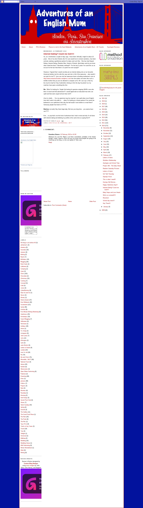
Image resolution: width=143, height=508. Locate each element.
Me (21, 355)
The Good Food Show (27, 414)
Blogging (23, 261)
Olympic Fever (107, 176)
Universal (23, 436)
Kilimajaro (23, 340)
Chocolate (24, 276)
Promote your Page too (26, 164)
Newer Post (47, 201)
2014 (103, 114)
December (106, 128)
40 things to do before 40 (28, 242)
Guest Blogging (25, 319)
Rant (22, 388)
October (106, 133)
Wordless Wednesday (109, 160)
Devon (22, 295)
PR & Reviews (40, 47)
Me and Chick (25, 357)
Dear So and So (25, 292)
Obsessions (24, 369)
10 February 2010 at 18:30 (68, 134)
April (104, 149)
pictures (23, 381)
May (104, 147)
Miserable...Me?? (26, 359)
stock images (30, 465)
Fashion (23, 309)
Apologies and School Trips (111, 163)
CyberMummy (25, 290)
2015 (103, 112)
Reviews (23, 390)
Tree (22, 431)
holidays (23, 326)
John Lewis (24, 335)
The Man (23, 416)
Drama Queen (25, 300)
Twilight (23, 433)
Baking (23, 254)
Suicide (23, 409)
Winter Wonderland (26, 448)
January (106, 206)
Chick (22, 273)
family (22, 307)
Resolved (106, 198)
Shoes (22, 402)
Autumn (23, 252)
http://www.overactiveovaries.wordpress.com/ (57, 78)
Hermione (23, 323)
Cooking (23, 281)
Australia (23, 250)
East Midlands (25, 302)
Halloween (24, 321)
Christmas (24, 278)
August (105, 139)
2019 (103, 101)
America (23, 247)
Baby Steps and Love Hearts (111, 192)
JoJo (22, 338)
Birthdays (23, 259)
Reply (50, 142)
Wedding (23, 440)
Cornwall (23, 283)
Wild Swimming (25, 445)
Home (24, 47)
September (106, 136)
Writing (23, 452)
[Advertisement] (31, 80)
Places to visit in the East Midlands (60, 47)
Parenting (23, 376)
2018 (103, 104)
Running (23, 395)
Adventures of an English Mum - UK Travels (89, 47)
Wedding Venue (25, 443)
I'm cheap (23, 331)
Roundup (23, 393)
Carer (22, 271)
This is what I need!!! (109, 179)
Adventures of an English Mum (28, 140)
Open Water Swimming (27, 371)
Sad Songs (24, 397)
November (106, 130)
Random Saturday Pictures (111, 168)
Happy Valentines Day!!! (110, 185)
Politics (23, 383)
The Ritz (23, 421)
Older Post (92, 201)
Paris (22, 378)
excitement (24, 304)
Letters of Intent (25, 347)
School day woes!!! (109, 200)
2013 (103, 117)
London (23, 350)
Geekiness (24, 314)
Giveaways (24, 316)
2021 (103, 98)
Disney (23, 297)
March (105, 152)
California (23, 266)
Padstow (23, 374)
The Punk (23, 419)
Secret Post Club (26, 400)
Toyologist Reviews (113, 47)
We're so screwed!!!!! (109, 195)
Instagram (24, 333)
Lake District (24, 345)
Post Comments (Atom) (59, 205)
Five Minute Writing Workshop (30, 312)
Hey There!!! (106, 203)
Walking (23, 438)
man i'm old (24, 352)
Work (22, 450)
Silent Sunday (25, 405)
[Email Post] (62, 121)
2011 (103, 123)
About (31, 47)
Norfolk (23, 366)
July (104, 141)
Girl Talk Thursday (108, 174)
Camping (23, 269)
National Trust (25, 362)
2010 (103, 125)
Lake (22, 343)
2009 (103, 210)
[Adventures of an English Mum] (27, 163)
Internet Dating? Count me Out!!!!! (59, 54)
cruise (22, 288)
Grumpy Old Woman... (110, 182)
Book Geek (24, 264)
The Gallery (24, 412)
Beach (22, 257)
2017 (103, 106)
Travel (22, 428)
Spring (22, 407)
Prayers (23, 386)
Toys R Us (24, 424)
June (105, 144)
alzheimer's (24, 245)
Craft (22, 285)
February (106, 155)
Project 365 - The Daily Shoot (112, 166)
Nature (22, 364)
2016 (103, 109)
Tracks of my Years (26, 426)
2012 (103, 120)
